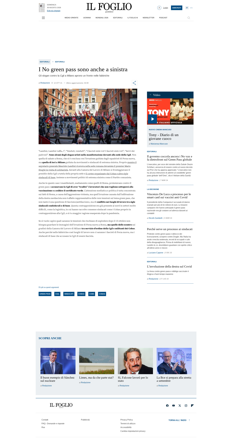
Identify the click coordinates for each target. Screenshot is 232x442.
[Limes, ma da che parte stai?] (96, 361)
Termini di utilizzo (127, 424)
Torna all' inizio (177, 420)
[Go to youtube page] (173, 405)
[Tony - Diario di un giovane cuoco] (170, 111)
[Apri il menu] (43, 18)
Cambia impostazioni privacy (132, 431)
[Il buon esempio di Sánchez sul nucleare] (58, 361)
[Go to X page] (180, 405)
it (187, 8)
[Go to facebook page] (167, 405)
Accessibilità (125, 427)
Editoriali (45, 62)
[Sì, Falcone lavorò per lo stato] (135, 361)
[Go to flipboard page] (192, 405)
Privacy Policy (126, 420)
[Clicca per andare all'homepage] (61, 405)
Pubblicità (85, 420)
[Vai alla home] (109, 8)
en (191, 8)
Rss (43, 427)
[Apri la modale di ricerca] (189, 18)
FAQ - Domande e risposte (53, 424)
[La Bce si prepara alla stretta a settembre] (174, 361)
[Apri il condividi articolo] (134, 83)
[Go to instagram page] (186, 405)
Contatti (45, 420)
